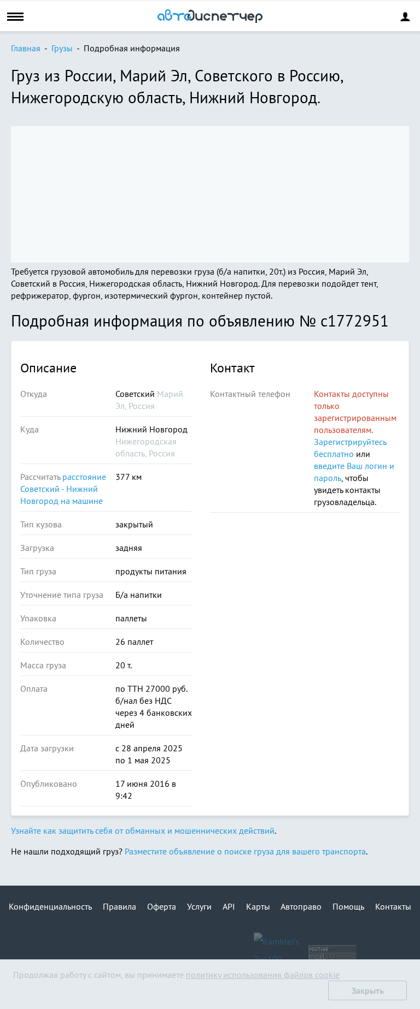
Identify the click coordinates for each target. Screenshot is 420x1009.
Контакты (393, 906)
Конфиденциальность (50, 906)
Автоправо (301, 906)
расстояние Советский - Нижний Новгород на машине (63, 488)
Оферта (161, 906)
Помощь (348, 906)
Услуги (199, 906)
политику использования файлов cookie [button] (263, 974)
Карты (258, 906)
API (229, 906)
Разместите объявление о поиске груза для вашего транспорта (245, 851)
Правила (119, 906)
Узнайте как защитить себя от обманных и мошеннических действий (143, 830)
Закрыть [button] (368, 990)
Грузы (62, 48)
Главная (25, 48)
